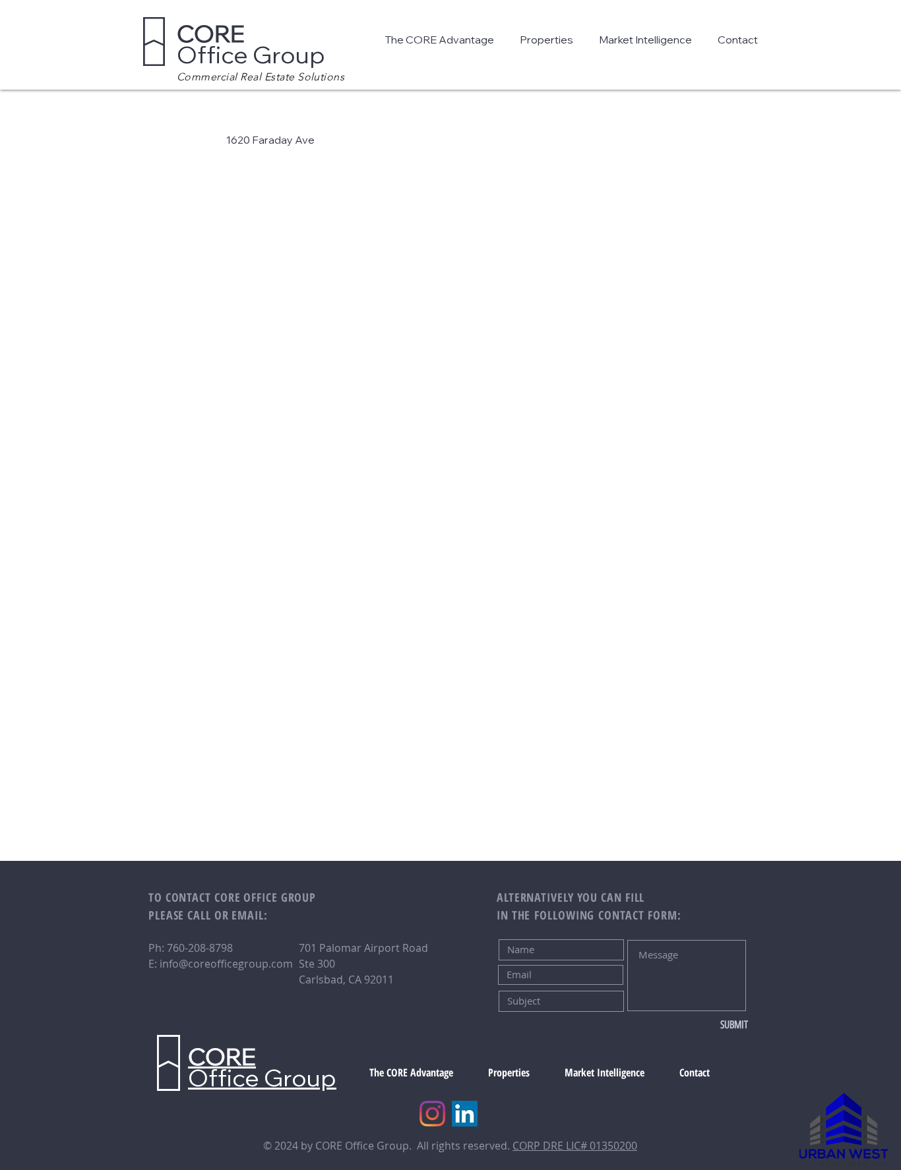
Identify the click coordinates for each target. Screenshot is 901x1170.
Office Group (251, 43)
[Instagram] (432, 1113)
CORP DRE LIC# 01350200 (575, 1145)
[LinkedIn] (465, 1113)
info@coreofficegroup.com (226, 963)
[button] (442, 39)
